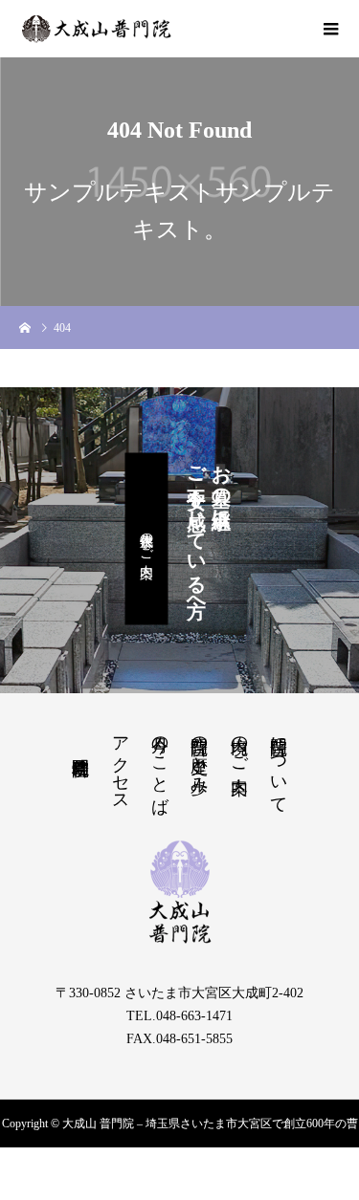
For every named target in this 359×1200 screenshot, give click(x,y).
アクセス (120, 764)
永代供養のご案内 (147, 539)
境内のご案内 (239, 745)
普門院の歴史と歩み (199, 755)
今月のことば (159, 764)
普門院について (278, 765)
